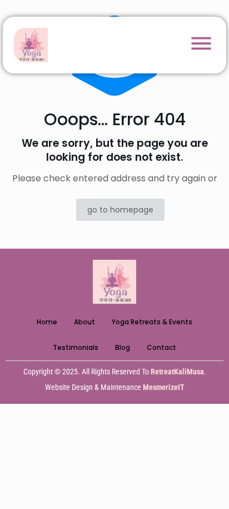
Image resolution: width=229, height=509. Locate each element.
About (84, 322)
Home (47, 322)
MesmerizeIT (164, 387)
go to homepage (120, 209)
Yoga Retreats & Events (152, 322)
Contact (161, 347)
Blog (122, 347)
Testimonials (75, 347)
